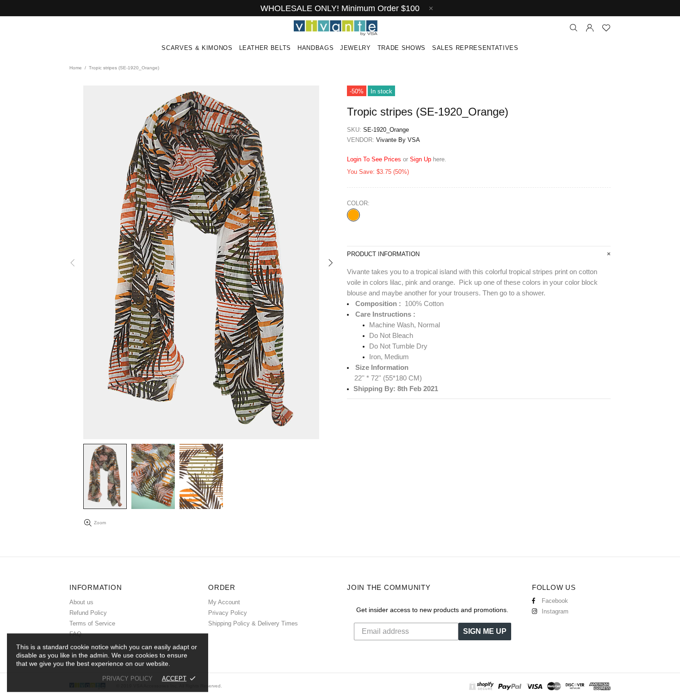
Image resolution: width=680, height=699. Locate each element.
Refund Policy (88, 612)
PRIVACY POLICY (127, 678)
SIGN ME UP (485, 631)
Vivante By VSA (340, 28)
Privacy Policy (227, 612)
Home (75, 67)
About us (81, 602)
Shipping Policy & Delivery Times (253, 623)
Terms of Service (92, 623)
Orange (353, 215)
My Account (224, 602)
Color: (358, 203)
